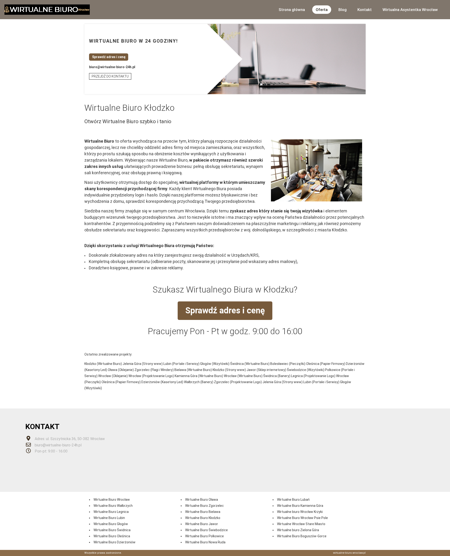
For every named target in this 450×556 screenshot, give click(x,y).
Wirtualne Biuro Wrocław (112, 499)
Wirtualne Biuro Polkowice (204, 536)
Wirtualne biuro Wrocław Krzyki (300, 512)
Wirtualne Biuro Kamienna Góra (300, 506)
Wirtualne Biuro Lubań (293, 499)
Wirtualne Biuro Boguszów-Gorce (301, 536)
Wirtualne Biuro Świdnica (112, 530)
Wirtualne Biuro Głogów (111, 524)
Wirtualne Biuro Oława (201, 499)
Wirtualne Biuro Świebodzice (206, 530)
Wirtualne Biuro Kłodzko (202, 518)
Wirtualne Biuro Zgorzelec (204, 506)
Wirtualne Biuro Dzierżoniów (114, 542)
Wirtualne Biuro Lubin (109, 518)
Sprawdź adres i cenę (108, 57)
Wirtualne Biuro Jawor (201, 524)
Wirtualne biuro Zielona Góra (298, 530)
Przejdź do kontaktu (110, 76)
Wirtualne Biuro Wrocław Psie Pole (302, 518)
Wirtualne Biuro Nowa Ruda (205, 542)
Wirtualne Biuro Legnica (111, 512)
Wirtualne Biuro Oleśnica (112, 536)
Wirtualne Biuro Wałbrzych (113, 506)
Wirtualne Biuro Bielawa (202, 512)
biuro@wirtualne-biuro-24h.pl (112, 67)
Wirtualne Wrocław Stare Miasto (301, 524)
